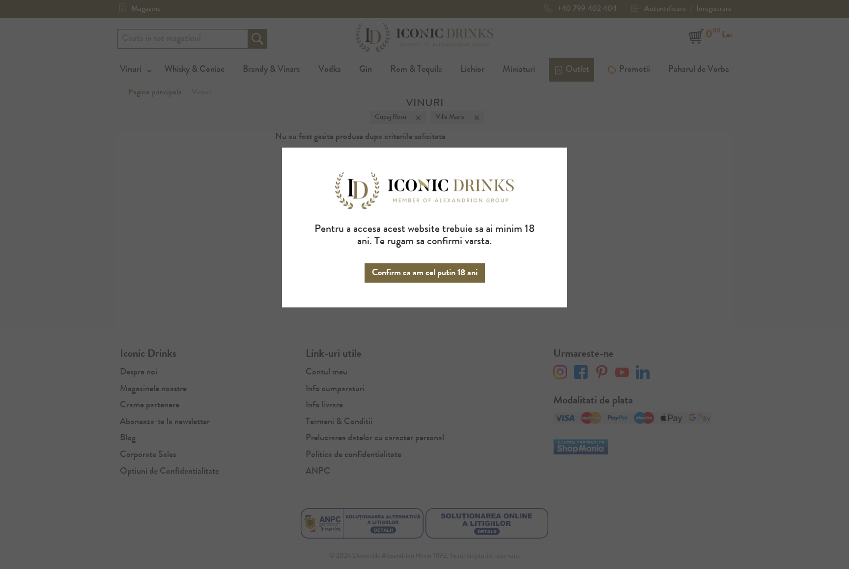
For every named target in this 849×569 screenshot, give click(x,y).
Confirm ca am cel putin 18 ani (425, 272)
